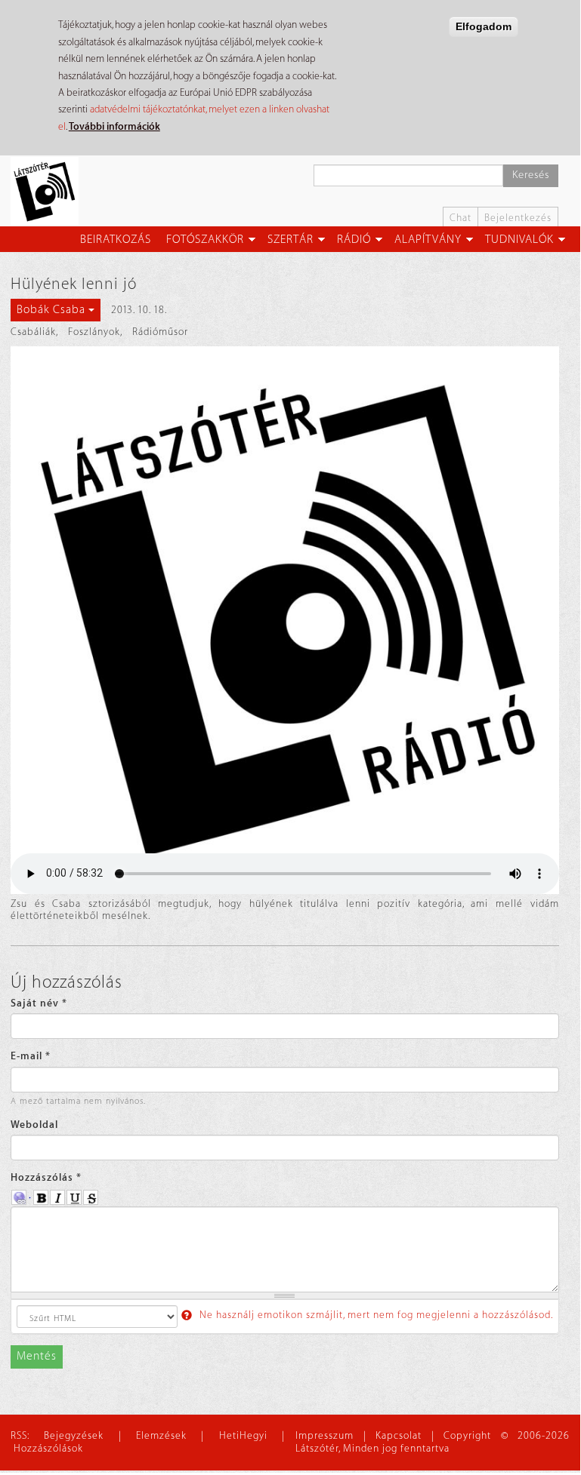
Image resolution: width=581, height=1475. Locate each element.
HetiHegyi (243, 1435)
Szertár (290, 239)
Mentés (37, 1356)
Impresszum (324, 1435)
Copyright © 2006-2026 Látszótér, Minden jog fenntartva (432, 1442)
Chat (460, 217)
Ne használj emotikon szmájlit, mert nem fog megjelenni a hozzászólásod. (374, 1314)
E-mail (31, 1056)
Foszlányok (94, 331)
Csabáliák (33, 331)
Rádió (354, 239)
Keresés (530, 175)
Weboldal (34, 1124)
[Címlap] (50, 191)
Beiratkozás (115, 239)
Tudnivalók (519, 239)
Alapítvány (428, 239)
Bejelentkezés (518, 217)
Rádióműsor (160, 331)
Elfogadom (483, 26)
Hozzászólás (46, 1177)
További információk (114, 126)
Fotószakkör (205, 239)
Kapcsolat (398, 1435)
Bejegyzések (74, 1435)
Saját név (39, 1003)
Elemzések (161, 1435)
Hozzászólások (48, 1448)
